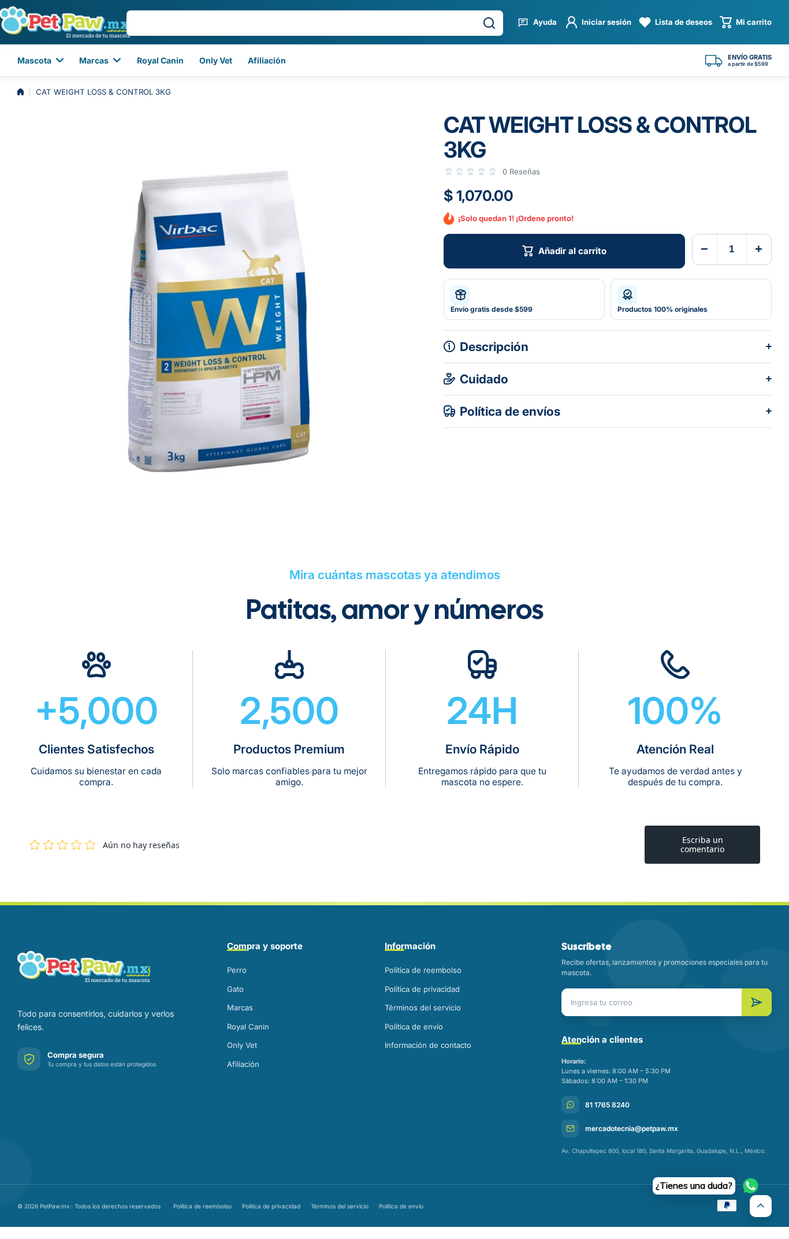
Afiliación (243, 1064)
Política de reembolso (423, 970)
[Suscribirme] (757, 1002)
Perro (237, 970)
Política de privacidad (422, 989)
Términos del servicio (423, 1007)
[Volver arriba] (761, 1206)
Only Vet (242, 1045)
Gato (235, 989)
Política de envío (414, 1026)
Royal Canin (248, 1026)
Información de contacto (428, 1045)
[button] (746, 22)
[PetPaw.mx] (106, 966)
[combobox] (314, 23)
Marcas (240, 1007)
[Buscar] (489, 23)
